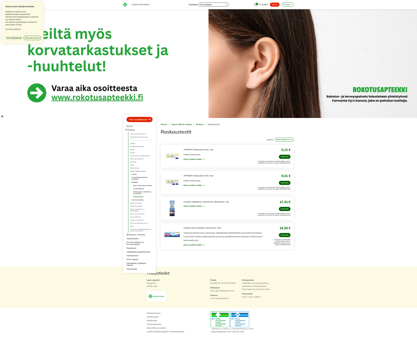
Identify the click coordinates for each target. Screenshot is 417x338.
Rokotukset (131, 248)
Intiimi (132, 165)
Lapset (134, 174)
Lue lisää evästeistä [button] (13, 29)
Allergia (132, 143)
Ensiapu (132, 153)
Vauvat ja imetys (138, 200)
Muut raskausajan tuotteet (142, 185)
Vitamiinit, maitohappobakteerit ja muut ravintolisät (140, 230)
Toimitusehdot (153, 317)
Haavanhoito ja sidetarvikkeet (140, 156)
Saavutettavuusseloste (156, 328)
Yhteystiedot (132, 269)
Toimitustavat (132, 255)
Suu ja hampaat (135, 217)
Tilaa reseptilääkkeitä (138, 120)
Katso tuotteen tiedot (193, 159)
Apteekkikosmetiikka (137, 146)
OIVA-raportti (132, 259)
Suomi (288, 4)
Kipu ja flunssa (135, 168)
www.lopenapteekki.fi (219, 298)
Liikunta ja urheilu (136, 203)
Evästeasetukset (153, 313)
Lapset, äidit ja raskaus (138, 171)
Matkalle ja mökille (136, 206)
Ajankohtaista (132, 238)
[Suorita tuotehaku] (226, 5)
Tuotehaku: (193, 4)
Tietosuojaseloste (154, 324)
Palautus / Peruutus (137, 235)
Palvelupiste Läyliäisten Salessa (136, 264)
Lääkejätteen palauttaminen (138, 252)
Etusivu (130, 126)
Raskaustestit (138, 197)
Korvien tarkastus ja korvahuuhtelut (135, 243)
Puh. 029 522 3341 (236, 331)
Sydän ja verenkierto (137, 220)
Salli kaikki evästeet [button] (32, 38)
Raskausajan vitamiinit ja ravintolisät (142, 192)
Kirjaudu (275, 4)
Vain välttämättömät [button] (14, 38)
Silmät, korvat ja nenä (137, 214)
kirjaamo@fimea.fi (219, 331)
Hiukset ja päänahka (137, 159)
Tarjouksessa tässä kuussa (138, 137)
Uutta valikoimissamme (138, 134)
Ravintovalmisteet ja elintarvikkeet (137, 210)
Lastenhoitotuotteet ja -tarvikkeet (140, 178)
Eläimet (132, 149)
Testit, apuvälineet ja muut (138, 223)
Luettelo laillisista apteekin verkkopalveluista (165, 331)
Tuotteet (131, 130)
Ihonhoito (133, 162)
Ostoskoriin (285, 157)
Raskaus (135, 182)
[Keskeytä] (2, 116)
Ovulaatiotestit (138, 189)
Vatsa (132, 226)
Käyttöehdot (152, 320)
